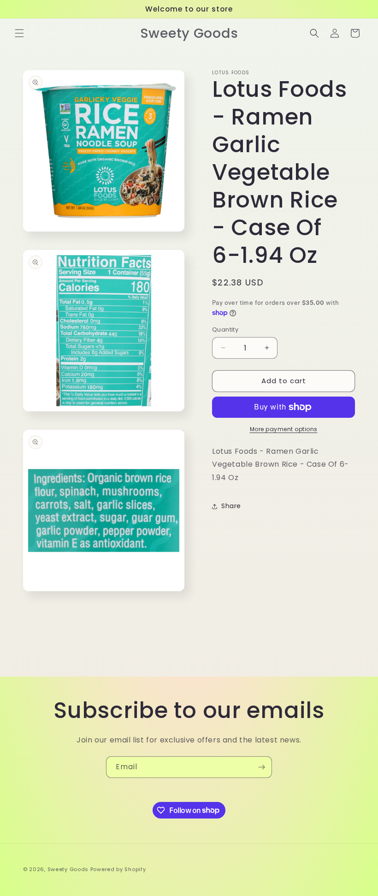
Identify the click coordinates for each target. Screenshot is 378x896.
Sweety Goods (68, 869)
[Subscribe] (261, 767)
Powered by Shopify (118, 869)
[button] (19, 33)
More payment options (284, 429)
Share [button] (231, 505)
